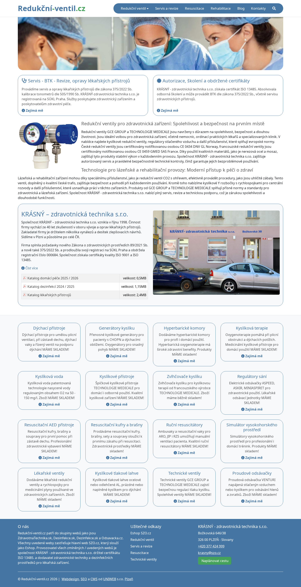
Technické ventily (184, 473)
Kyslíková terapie (252, 328)
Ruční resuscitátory (184, 425)
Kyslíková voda (49, 376)
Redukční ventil (142, 539)
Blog (240, 8)
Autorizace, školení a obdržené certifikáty (205, 80)
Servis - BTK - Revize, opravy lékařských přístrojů (78, 80)
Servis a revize (166, 8)
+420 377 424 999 (211, 546)
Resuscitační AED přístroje (49, 425)
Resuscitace (194, 8)
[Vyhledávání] (274, 8)
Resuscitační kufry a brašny (117, 425)
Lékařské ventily (49, 473)
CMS (94, 579)
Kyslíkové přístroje (117, 376)
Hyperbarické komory (184, 328)
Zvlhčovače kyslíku (184, 376)
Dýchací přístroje (49, 328)
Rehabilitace (221, 8)
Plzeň (129, 579)
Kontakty (258, 8)
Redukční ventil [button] (133, 8)
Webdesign (70, 579)
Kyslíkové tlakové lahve (116, 473)
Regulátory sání (252, 376)
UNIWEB (109, 579)
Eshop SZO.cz (140, 533)
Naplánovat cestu (215, 561)
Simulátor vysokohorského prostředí (251, 427)
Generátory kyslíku (117, 328)
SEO (84, 579)
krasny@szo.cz (209, 553)
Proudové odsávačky (252, 473)
